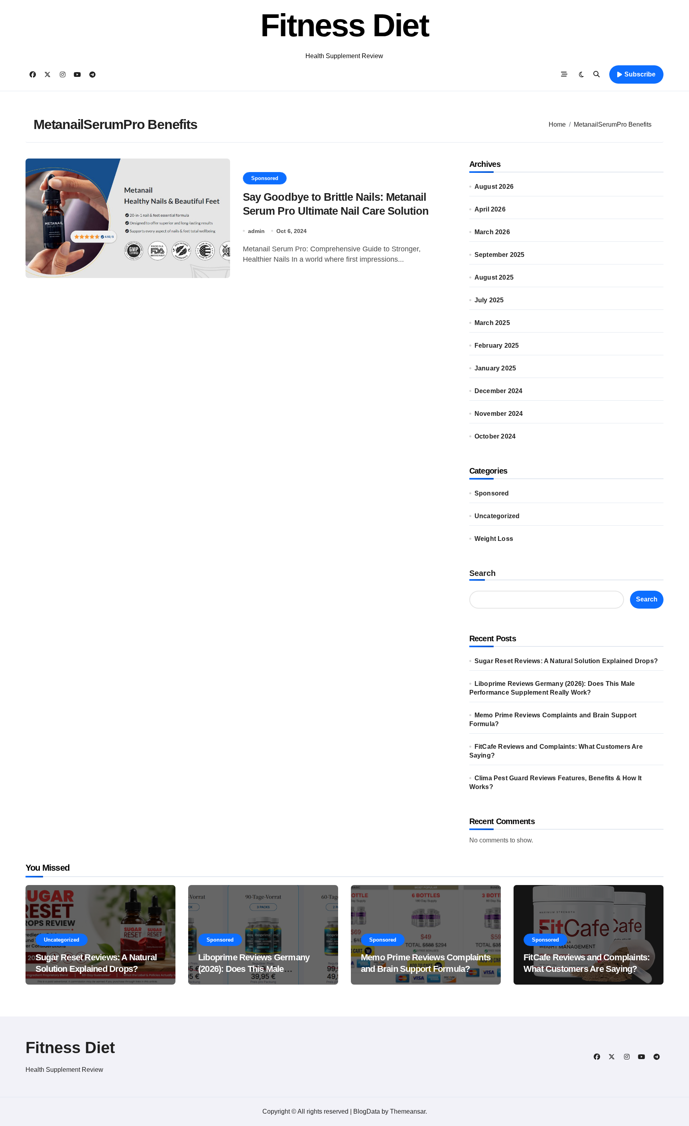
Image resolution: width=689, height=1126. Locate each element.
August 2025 (494, 277)
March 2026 (492, 232)
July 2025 (489, 300)
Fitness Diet (344, 25)
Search (482, 573)
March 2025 (492, 322)
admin (256, 231)
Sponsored (264, 178)
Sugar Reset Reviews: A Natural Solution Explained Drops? (566, 661)
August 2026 (494, 186)
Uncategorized (497, 516)
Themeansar (407, 1111)
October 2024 (495, 436)
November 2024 (498, 413)
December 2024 (498, 391)
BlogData (366, 1111)
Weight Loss (493, 538)
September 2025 (499, 254)
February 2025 (496, 345)
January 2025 (495, 368)
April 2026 (490, 209)
